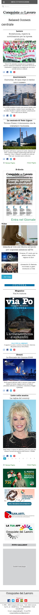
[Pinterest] (14, 72)
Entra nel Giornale (23, 219)
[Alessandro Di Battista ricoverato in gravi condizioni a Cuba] (10, 268)
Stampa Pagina (10, 163)
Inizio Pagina (32, 163)
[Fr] (21, 600)
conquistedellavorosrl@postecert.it (20, 613)
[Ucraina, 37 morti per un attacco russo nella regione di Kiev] (10, 257)
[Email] (4, 72)
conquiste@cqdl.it (17, 611)
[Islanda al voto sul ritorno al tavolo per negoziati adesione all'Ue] (20, 235)
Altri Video (6, 277)
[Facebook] (7, 72)
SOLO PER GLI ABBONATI (19, 343)
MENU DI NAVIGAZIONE (20, 2)
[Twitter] (11, 72)
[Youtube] (25, 600)
